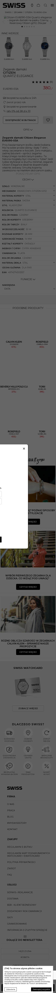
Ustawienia (10, 989)
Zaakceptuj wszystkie (41, 989)
